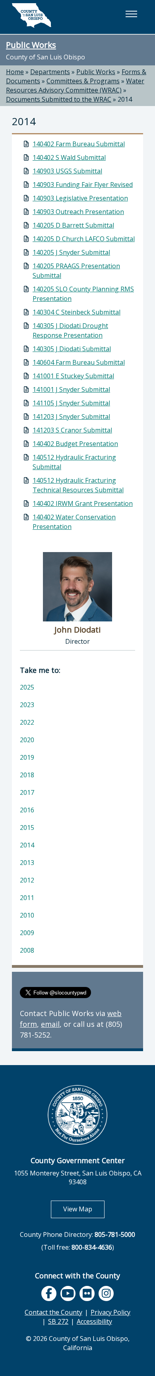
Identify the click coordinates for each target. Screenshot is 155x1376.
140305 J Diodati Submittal (72, 348)
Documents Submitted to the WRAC (58, 99)
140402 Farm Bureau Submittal (79, 144)
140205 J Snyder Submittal (71, 252)
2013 (27, 862)
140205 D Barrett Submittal (73, 225)
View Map (84, 1208)
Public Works (31, 44)
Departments (50, 71)
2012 (27, 880)
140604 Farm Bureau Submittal (79, 362)
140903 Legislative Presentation (80, 198)
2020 (27, 739)
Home (15, 71)
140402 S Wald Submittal (69, 157)
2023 (27, 704)
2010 (27, 915)
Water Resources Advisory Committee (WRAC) (75, 85)
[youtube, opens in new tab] (68, 1293)
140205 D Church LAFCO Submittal (84, 238)
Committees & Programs (83, 81)
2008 (27, 950)
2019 (27, 757)
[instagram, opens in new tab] (106, 1293)
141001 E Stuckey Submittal (73, 376)
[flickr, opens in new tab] (87, 1293)
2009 (27, 932)
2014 (125, 99)
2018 (27, 775)
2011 (27, 897)
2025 (27, 687)
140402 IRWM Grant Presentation (83, 503)
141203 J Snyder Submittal (71, 416)
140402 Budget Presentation (75, 443)
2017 (27, 792)
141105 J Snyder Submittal (71, 403)
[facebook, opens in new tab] (49, 1293)
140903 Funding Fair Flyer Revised (83, 184)
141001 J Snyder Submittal (71, 389)
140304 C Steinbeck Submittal (76, 312)
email (50, 1024)
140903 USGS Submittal (67, 171)
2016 (27, 810)
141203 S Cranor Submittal (72, 430)
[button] (131, 14)
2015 (27, 827)
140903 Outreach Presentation (78, 211)
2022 (27, 722)
